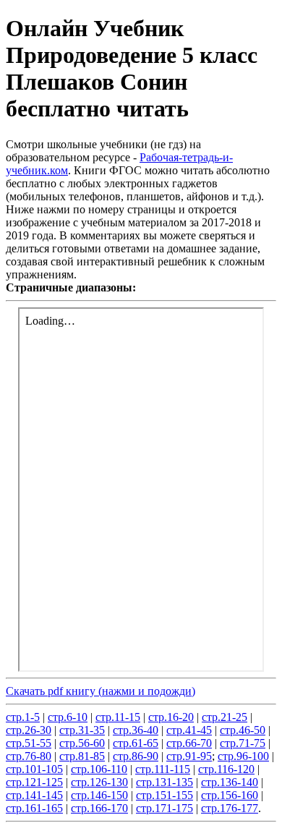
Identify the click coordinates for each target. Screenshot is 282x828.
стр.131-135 (164, 782)
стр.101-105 (34, 769)
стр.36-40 (135, 730)
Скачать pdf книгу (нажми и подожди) (100, 691)
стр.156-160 (229, 795)
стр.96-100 (243, 756)
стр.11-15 (117, 717)
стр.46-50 (242, 730)
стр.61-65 (135, 743)
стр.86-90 (135, 756)
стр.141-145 (34, 795)
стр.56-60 (82, 743)
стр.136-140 (229, 782)
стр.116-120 (226, 769)
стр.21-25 (224, 717)
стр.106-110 (99, 769)
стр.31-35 (82, 730)
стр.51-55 (28, 743)
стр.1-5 (23, 717)
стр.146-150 (99, 795)
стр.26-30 (28, 730)
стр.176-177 (229, 808)
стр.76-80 (28, 756)
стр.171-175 (164, 808)
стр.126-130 (99, 782)
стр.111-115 (162, 769)
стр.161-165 (34, 808)
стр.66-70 (189, 743)
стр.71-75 (242, 743)
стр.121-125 (34, 782)
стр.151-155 (164, 795)
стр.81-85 (82, 756)
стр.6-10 (67, 717)
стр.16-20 (171, 717)
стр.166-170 (99, 808)
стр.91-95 (189, 756)
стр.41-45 (189, 730)
